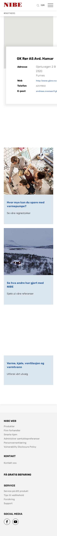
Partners (10, 13)
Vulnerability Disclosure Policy (20, 446)
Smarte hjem (10, 434)
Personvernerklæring (15, 442)
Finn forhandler (12, 430)
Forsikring (9, 499)
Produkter (9, 426)
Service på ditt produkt (16, 491)
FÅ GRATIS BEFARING (17, 474)
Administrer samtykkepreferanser (22, 438)
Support (8, 503)
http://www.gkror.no (46, 80)
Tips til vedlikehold (14, 495)
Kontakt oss (10, 463)
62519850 (41, 86)
